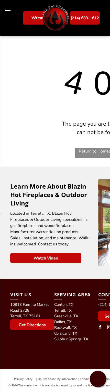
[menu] (8, 10)
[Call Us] (98, 381)
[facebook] (100, 328)
